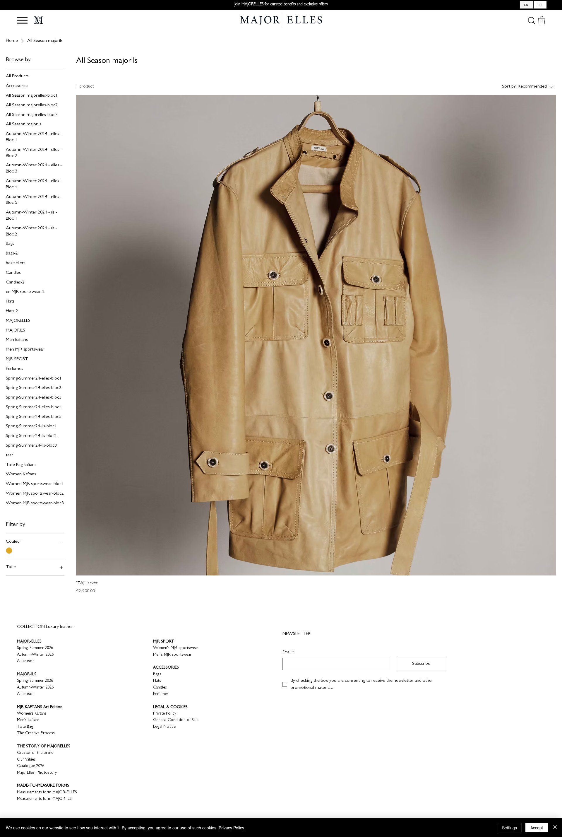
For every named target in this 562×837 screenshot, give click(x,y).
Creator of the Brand (35, 753)
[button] (22, 20)
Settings (509, 828)
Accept (536, 828)
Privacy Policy (231, 828)
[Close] (554, 827)
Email (288, 652)
